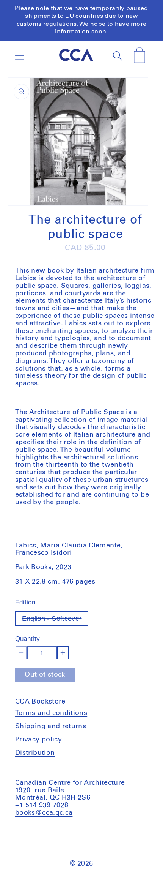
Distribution (35, 752)
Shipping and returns (50, 726)
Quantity (27, 638)
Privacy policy (38, 739)
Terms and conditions (51, 713)
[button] (19, 55)
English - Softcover (55, 620)
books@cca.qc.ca (43, 812)
